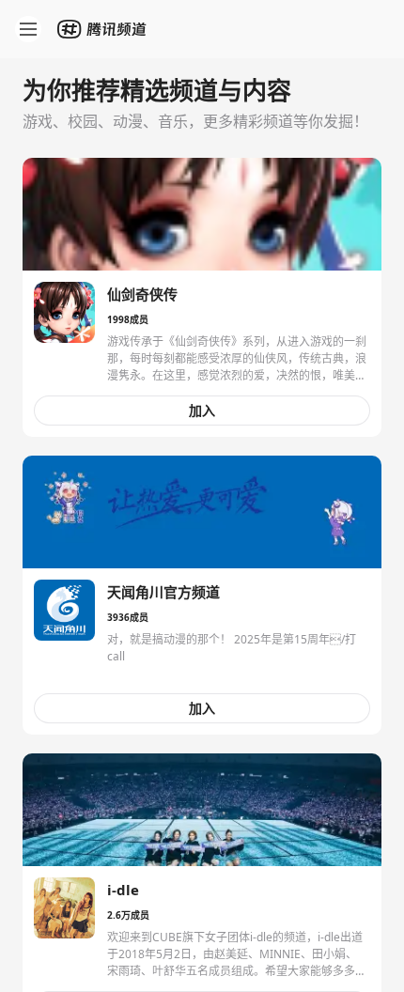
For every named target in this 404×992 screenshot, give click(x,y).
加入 (202, 410)
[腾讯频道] (103, 29)
